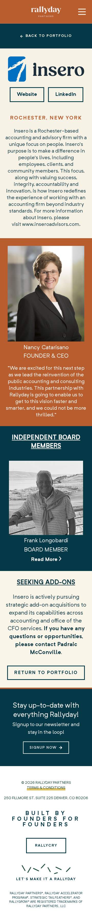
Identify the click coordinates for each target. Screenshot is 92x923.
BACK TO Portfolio (49, 36)
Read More (45, 559)
